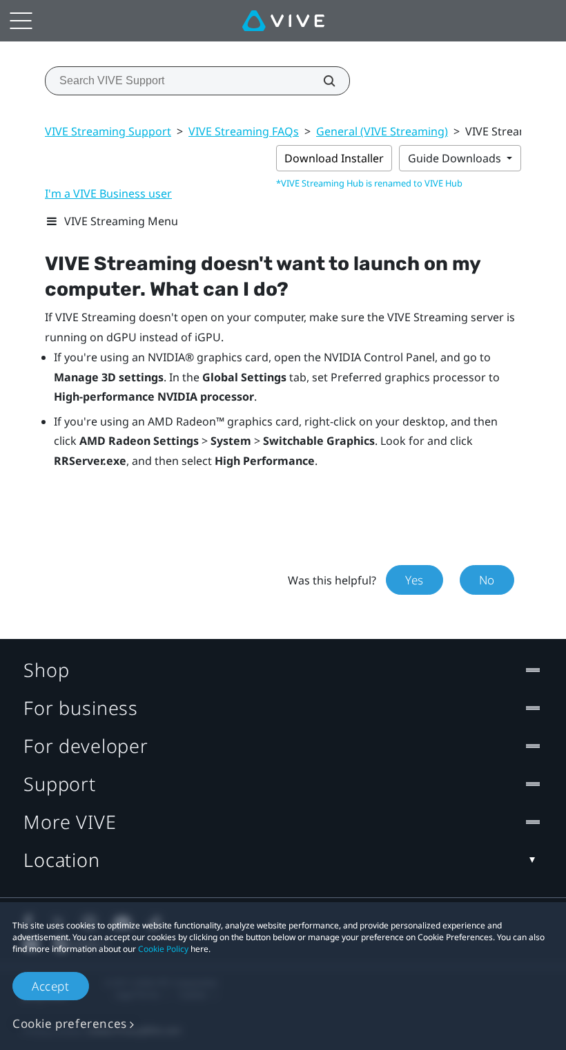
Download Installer (334, 158)
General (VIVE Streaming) (382, 131)
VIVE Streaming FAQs (243, 131)
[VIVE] (283, 20)
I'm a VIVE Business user (108, 193)
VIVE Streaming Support (108, 131)
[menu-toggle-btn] (20, 20)
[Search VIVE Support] (321, 81)
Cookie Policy (163, 949)
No (487, 580)
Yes (414, 580)
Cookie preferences (69, 1023)
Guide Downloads (456, 158)
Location (61, 859)
